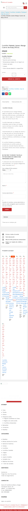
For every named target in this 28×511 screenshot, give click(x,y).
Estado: (4, 53)
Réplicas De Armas (8, 461)
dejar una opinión (6, 501)
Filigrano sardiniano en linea (12, 418)
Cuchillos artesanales (10, 423)
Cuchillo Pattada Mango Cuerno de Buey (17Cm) (4, 292)
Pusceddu (21, 310)
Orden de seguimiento (7, 475)
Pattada (8, 90)
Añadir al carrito (14, 79)
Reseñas (5, 429)
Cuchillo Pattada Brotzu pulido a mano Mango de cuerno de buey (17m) (25, 305)
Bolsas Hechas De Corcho (10, 441)
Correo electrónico (8, 193)
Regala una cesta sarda (10, 420)
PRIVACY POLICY (5, 505)
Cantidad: (4, 72)
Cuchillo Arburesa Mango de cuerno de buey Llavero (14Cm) (4, 366)
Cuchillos (5, 448)
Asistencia (4, 472)
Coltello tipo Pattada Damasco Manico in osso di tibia (15, 293)
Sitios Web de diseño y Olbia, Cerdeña (11, 510)
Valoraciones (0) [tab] (17, 101)
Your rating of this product (9, 168)
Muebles (5, 439)
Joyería (5, 454)
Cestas (5, 446)
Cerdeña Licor (6, 459)
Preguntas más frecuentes (8, 474)
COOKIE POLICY (15, 505)
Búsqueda (25, 7)
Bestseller (5, 425)
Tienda (4, 412)
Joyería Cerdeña (7, 457)
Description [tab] (5, 101)
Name (4, 185)
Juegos (5, 452)
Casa (4, 410)
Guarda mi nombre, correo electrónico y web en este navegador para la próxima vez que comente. (13, 204)
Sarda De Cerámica (8, 443)
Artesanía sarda (7, 416)
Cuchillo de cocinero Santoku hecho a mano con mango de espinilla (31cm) (11, 308)
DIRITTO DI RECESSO (18, 507)
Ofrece (4, 414)
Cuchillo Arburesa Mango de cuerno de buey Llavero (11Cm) (18, 297)
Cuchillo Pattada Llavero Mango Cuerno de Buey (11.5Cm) (8, 298)
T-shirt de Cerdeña (8, 463)
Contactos (5, 427)
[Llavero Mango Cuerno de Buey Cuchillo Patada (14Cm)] (3, 93)
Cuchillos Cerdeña (14, 89)
